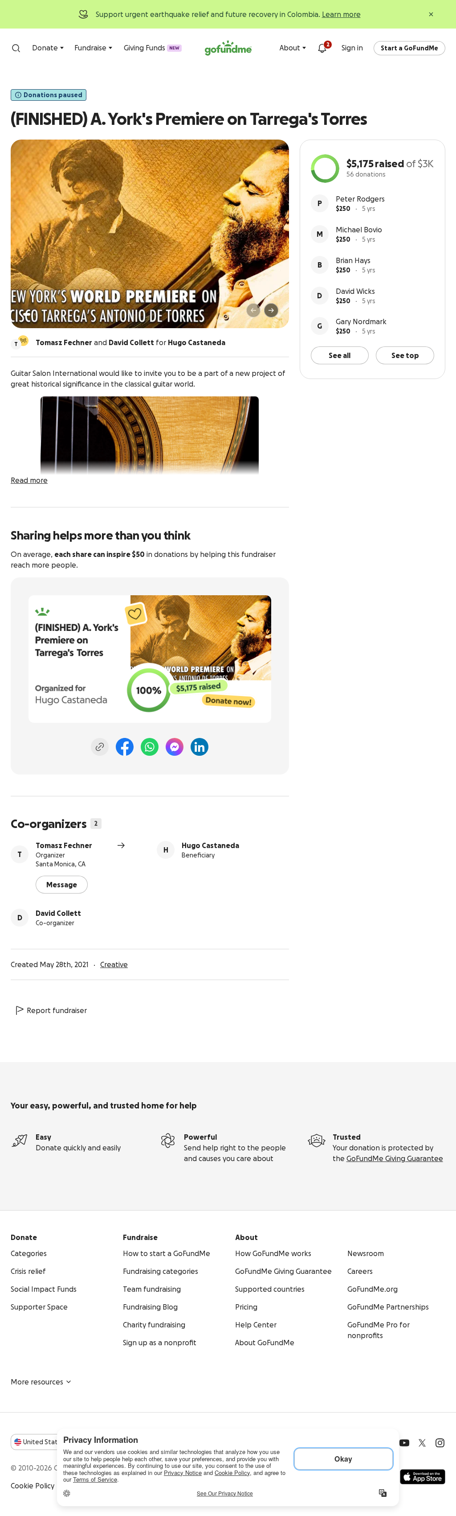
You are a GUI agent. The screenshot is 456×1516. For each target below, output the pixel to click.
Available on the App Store (422, 1476)
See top (405, 355)
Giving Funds (151, 48)
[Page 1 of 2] (26, 314)
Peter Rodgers (360, 199)
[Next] (271, 310)
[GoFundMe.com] (228, 48)
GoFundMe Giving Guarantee (394, 1158)
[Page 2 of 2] (35, 314)
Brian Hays (353, 260)
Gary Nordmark (361, 321)
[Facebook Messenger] (174, 747)
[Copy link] (100, 747)
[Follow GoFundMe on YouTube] (404, 1443)
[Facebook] (125, 747)
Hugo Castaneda (210, 845)
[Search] (16, 48)
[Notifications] (322, 48)
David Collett (58, 913)
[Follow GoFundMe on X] (422, 1443)
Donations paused (53, 95)
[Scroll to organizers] (23, 340)
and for (130, 342)
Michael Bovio (359, 230)
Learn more (341, 14)
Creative (114, 964)
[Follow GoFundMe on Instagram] (440, 1443)
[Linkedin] (199, 747)
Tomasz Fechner (64, 845)
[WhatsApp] (150, 747)
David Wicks (355, 291)
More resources (37, 1382)
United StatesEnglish (56, 1442)
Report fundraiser (57, 1010)
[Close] (431, 14)
